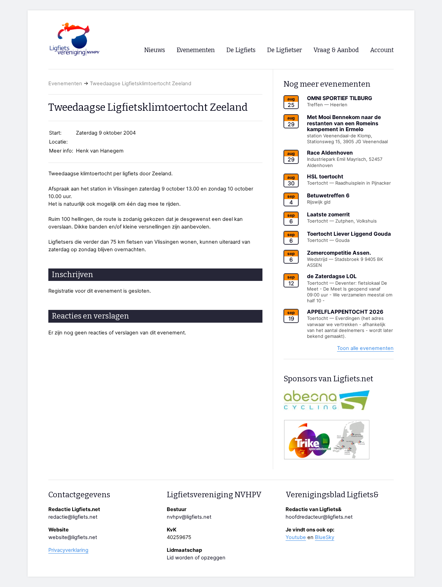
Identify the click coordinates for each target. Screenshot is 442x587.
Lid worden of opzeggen (196, 558)
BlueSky (324, 537)
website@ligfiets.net (72, 537)
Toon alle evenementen (365, 348)
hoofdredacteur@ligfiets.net (319, 517)
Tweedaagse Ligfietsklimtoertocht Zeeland (140, 83)
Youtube (296, 537)
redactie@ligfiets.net (72, 517)
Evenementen (65, 83)
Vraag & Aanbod (336, 50)
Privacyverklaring (68, 550)
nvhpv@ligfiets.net (189, 517)
